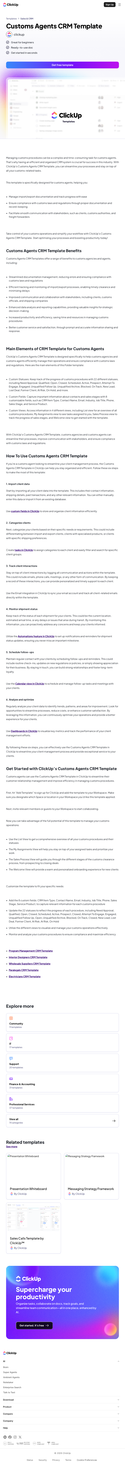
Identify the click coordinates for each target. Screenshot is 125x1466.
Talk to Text (9, 1392)
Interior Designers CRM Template (28, 957)
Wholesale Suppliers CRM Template (29, 963)
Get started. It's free (32, 1325)
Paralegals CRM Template (24, 970)
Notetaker (8, 1382)
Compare (8, 1413)
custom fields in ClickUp (25, 511)
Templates (11, 18)
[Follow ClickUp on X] (20, 1437)
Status (30, 1460)
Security (43, 1460)
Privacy (56, 1460)
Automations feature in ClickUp (36, 636)
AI (4, 1361)
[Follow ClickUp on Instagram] (15, 1437)
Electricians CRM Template (25, 976)
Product (7, 1406)
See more (11, 1146)
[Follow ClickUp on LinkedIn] (5, 1437)
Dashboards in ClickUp (24, 731)
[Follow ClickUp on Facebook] (10, 1437)
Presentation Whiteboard (28, 1189)
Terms (68, 1460)
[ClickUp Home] (10, 4)
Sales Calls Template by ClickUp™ (27, 1240)
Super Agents (10, 1372)
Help (5, 1428)
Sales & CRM (26, 18)
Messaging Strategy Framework (91, 1189)
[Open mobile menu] (119, 4)
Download (8, 1399)
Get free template (62, 65)
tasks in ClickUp (24, 550)
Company (8, 1421)
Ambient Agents (11, 1377)
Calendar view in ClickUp (29, 683)
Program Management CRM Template (31, 950)
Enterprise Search (12, 1387)
